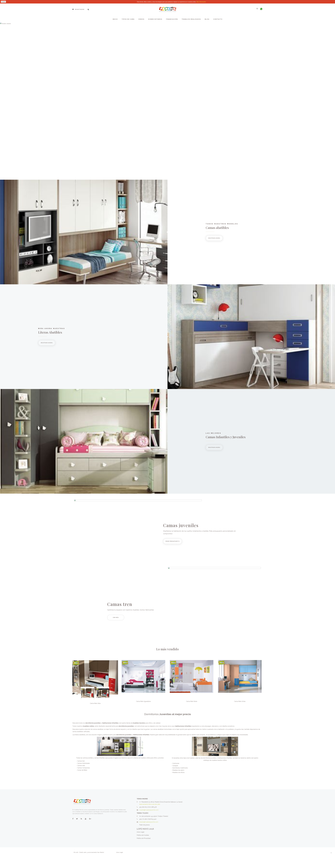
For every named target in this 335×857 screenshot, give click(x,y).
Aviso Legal (140, 832)
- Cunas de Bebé (81, 770)
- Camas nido (80, 765)
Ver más (116, 617)
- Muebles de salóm (177, 770)
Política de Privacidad (143, 838)
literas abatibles (80, 735)
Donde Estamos (155, 19)
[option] (95, 677)
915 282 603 (143, 807)
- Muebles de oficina (177, 772)
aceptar (3, 1)
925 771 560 (143, 819)
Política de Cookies (143, 835)
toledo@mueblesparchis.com (148, 822)
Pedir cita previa (144, 825)
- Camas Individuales (83, 763)
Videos (141, 19)
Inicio (115, 19)
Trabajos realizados (191, 19)
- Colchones (175, 763)
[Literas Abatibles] (251, 336)
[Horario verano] (167, 101)
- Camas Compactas (83, 768)
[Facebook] (72, 819)
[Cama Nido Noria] (191, 676)
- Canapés (174, 765)
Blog (207, 19)
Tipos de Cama (128, 19)
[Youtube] (85, 819)
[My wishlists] (257, 8)
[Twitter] (77, 819)
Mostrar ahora (214, 238)
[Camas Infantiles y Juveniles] (84, 441)
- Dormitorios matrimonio (179, 768)
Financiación (172, 19)
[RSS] (81, 819)
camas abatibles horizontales (162, 729)
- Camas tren (80, 761)
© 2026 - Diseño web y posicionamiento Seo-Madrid (89, 852)
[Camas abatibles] (84, 232)
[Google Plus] (90, 819)
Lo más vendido (167, 649)
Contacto (217, 19)
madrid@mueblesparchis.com (149, 810)
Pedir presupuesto (172, 541)
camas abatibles (98, 729)
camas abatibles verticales (81, 731)
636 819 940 (152, 819)
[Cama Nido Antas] (240, 676)
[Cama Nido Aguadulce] (143, 676)
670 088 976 (152, 807)
